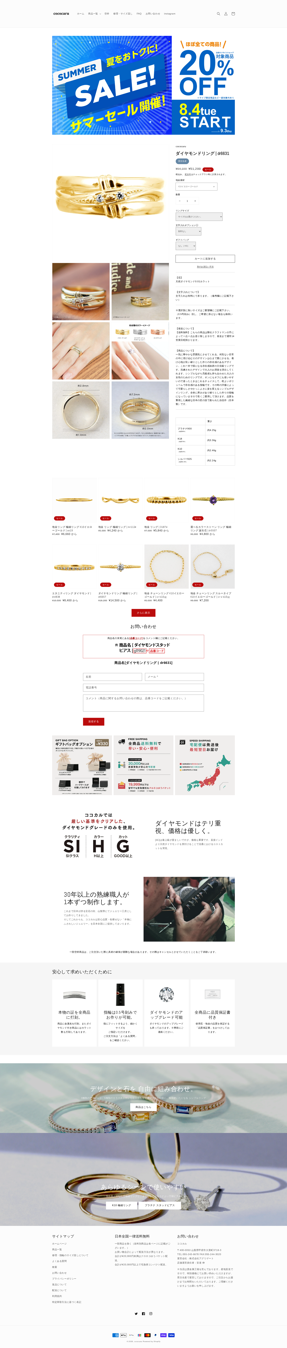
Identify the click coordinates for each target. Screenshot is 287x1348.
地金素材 (180, 180)
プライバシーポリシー (64, 1278)
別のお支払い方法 (205, 266)
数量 (178, 194)
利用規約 (57, 1296)
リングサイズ (182, 210)
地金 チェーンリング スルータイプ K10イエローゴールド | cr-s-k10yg (211, 595)
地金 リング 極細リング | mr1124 (117, 526)
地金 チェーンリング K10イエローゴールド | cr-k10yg (164, 595)
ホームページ (59, 1243)
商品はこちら (143, 1107)
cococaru (138, 1341)
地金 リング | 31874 (156, 526)
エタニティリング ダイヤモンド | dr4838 (71, 595)
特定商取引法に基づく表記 (66, 1302)
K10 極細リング (121, 1205)
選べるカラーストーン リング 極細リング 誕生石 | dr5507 (211, 528)
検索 (54, 1267)
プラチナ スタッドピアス (160, 1205)
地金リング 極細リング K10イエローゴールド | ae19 (72, 528)
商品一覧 (57, 1249)
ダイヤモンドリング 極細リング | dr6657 (117, 595)
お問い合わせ (59, 1273)
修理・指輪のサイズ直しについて (70, 1255)
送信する (93, 721)
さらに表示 (143, 612)
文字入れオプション (186, 225)
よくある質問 (59, 1261)
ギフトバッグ (182, 240)
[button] (218, 13)
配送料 (188, 174)
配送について (59, 1290)
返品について (59, 1284)
